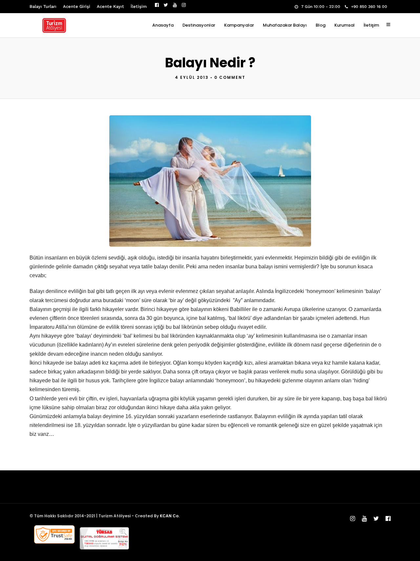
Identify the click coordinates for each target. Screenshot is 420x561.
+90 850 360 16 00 (369, 6)
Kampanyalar (239, 25)
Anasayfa (163, 25)
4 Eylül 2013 (192, 77)
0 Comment (229, 77)
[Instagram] (184, 5)
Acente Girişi (76, 6)
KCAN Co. (169, 516)
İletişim (139, 6)
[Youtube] (175, 5)
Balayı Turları (43, 6)
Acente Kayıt (110, 6)
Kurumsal (344, 25)
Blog (321, 25)
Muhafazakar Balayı (285, 25)
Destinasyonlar (198, 25)
